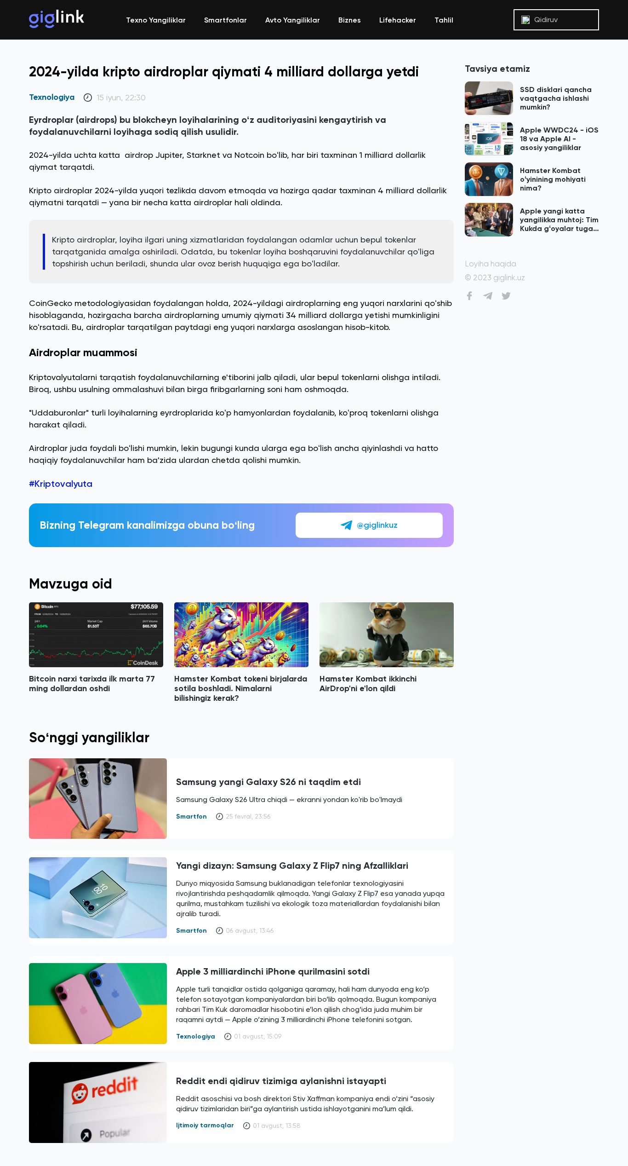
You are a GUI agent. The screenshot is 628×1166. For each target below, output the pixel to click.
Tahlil (443, 20)
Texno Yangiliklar (156, 20)
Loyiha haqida (490, 264)
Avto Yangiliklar (292, 20)
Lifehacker (397, 20)
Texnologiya (51, 97)
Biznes (349, 20)
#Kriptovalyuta (60, 483)
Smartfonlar (225, 20)
